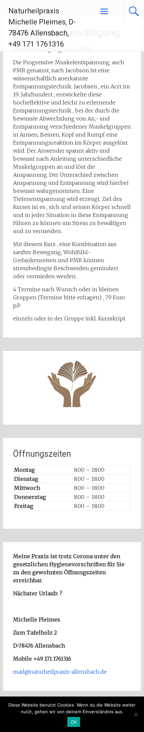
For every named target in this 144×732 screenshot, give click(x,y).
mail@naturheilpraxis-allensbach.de (60, 671)
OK (74, 722)
